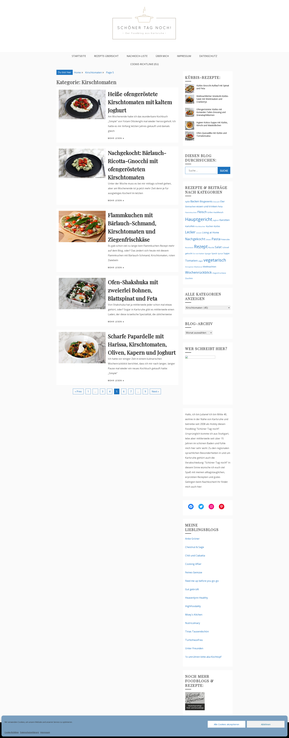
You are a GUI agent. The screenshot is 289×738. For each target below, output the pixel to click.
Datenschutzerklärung (29, 732)
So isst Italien (198, 253)
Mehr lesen (115, 138)
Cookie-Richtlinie (12, 732)
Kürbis (217, 226)
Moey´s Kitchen (193, 614)
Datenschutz (208, 56)
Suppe (227, 253)
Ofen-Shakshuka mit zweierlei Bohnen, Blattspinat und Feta (133, 290)
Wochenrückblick (198, 272)
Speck (214, 253)
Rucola (211, 247)
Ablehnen (265, 724)
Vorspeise (189, 267)
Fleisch (202, 212)
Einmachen (190, 206)
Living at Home (210, 232)
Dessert (216, 202)
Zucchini (189, 278)
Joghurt (216, 220)
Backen (194, 201)
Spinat (220, 253)
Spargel (208, 253)
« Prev (78, 391)
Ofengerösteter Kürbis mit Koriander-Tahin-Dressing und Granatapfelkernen (211, 112)
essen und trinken (206, 206)
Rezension (189, 247)
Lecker (190, 232)
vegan (200, 261)
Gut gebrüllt (192, 589)
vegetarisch (215, 260)
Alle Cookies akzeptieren (226, 724)
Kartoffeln (190, 226)
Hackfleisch (218, 212)
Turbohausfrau (194, 640)
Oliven (208, 239)
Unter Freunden (194, 648)
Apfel (187, 201)
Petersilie (225, 239)
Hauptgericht (198, 219)
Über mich (162, 56)
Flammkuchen (191, 212)
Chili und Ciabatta (195, 555)
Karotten (224, 220)
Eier (222, 201)
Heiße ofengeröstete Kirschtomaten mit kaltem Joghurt (140, 102)
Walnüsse (198, 267)
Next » (155, 391)
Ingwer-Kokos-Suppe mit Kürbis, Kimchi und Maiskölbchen (212, 124)
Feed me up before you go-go (202, 581)
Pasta (216, 239)
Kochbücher (200, 226)
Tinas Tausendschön (197, 631)
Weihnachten (209, 266)
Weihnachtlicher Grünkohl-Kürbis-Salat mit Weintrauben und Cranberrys (212, 99)
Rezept (201, 246)
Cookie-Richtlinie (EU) (144, 64)
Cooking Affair (193, 564)
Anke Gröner (192, 538)
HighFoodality (193, 606)
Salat (218, 247)
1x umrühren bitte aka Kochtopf (203, 656)
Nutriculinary (192, 623)
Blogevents (206, 201)
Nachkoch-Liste (137, 56)
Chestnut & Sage (194, 547)
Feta (220, 206)
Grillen (210, 212)
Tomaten (191, 260)
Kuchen (209, 226)
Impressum (45, 732)
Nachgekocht (195, 239)
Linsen (199, 233)
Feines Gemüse (193, 572)
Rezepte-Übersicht (106, 56)
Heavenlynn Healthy (196, 597)
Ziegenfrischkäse (219, 273)
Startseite (79, 56)
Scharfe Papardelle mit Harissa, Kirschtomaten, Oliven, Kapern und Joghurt (142, 344)
